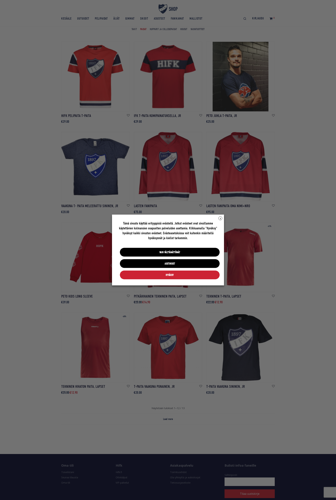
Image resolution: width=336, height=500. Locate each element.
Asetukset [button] (170, 263)
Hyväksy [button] (170, 275)
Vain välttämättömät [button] (169, 252)
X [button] (220, 218)
